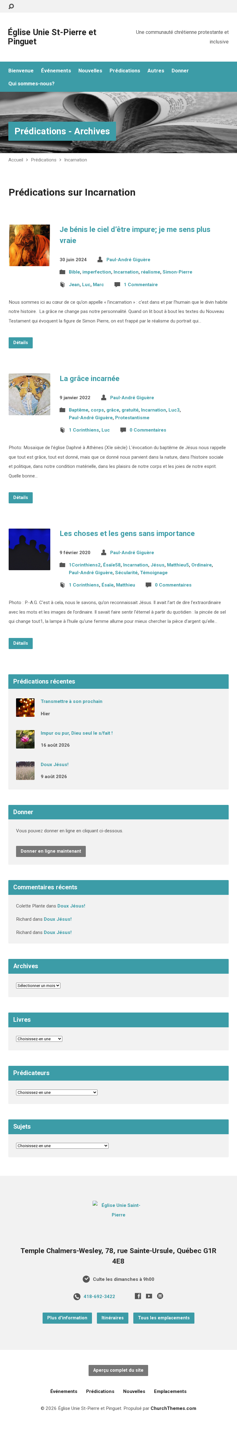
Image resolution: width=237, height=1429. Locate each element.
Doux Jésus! (55, 764)
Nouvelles (90, 70)
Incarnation (75, 160)
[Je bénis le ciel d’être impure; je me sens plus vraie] (29, 261)
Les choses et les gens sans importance (127, 533)
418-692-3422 (99, 1296)
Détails (20, 342)
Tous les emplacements (164, 1318)
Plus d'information (67, 1318)
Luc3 (174, 410)
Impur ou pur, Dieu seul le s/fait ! (77, 733)
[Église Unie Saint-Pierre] (118, 1215)
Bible (74, 272)
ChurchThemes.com (173, 1408)
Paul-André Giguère (128, 259)
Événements (56, 70)
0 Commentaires (148, 430)
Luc (86, 284)
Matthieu (125, 585)
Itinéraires (113, 1318)
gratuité (130, 410)
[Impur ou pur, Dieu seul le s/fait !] (25, 744)
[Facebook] (138, 1296)
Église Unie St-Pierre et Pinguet (52, 37)
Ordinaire (201, 565)
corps (97, 410)
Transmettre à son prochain (71, 701)
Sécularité (126, 572)
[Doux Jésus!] (25, 775)
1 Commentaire (141, 284)
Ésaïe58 (112, 565)
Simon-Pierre (177, 272)
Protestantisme (132, 417)
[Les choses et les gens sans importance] (29, 565)
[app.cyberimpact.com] (160, 1296)
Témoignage (154, 572)
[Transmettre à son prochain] (25, 713)
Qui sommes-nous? (31, 83)
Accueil (15, 160)
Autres (156, 70)
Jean (74, 284)
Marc (98, 284)
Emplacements (170, 1391)
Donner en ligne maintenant (51, 851)
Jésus (157, 565)
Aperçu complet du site (118, 1370)
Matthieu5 (178, 565)
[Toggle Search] (11, 7)
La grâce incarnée (89, 378)
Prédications (125, 70)
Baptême (78, 410)
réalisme (150, 272)
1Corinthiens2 (85, 565)
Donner (180, 70)
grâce (112, 410)
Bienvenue (21, 70)
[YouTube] (149, 1296)
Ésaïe (108, 585)
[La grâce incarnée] (29, 410)
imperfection (96, 272)
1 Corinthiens (84, 430)
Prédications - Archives (62, 131)
